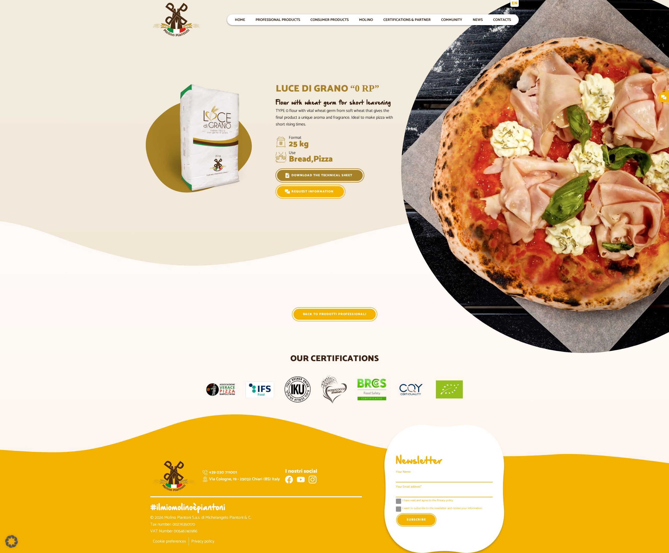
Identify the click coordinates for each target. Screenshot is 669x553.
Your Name (403, 471)
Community (451, 19)
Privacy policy (202, 541)
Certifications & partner (407, 19)
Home (240, 19)
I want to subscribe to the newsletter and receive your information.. (442, 508)
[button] (11, 541)
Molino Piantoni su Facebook (289, 479)
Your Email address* (409, 486)
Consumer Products (329, 19)
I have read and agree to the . (427, 501)
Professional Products (278, 19)
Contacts (502, 19)
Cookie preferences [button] (169, 541)
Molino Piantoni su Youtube (301, 479)
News (478, 19)
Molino (366, 19)
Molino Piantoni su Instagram (312, 479)
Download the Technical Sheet (321, 175)
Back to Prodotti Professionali (334, 314)
